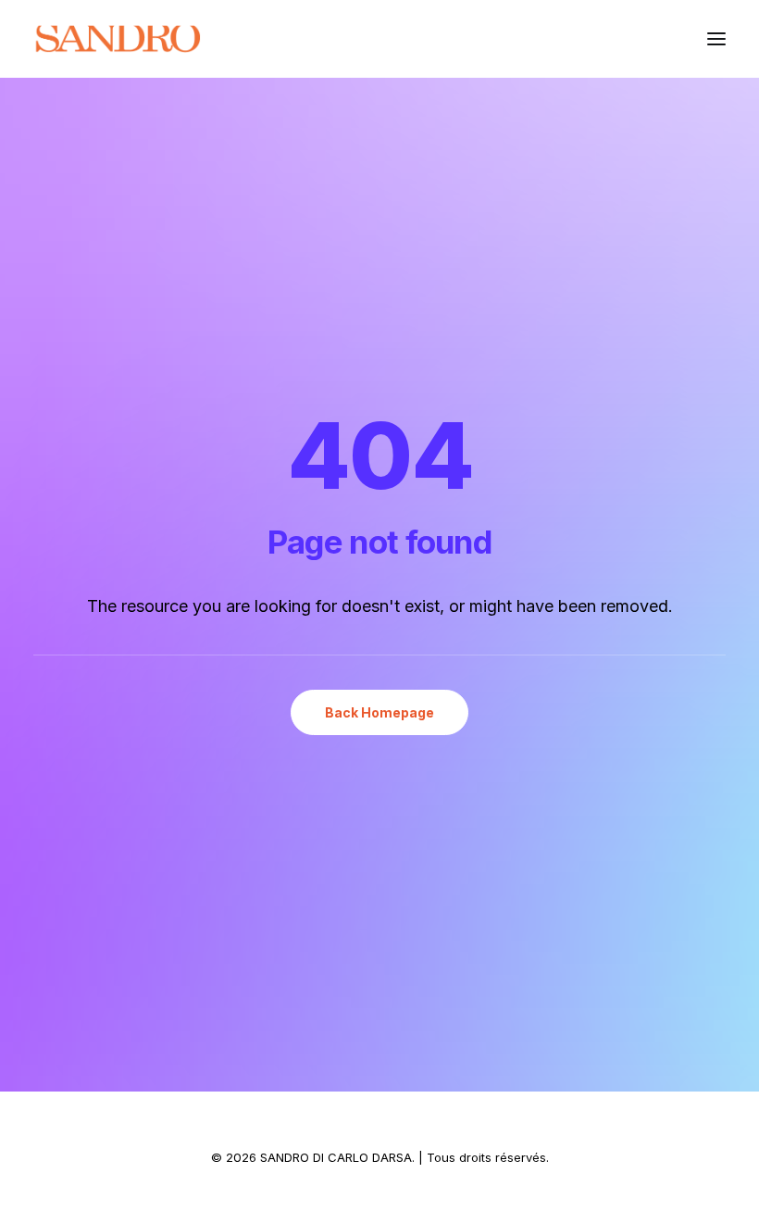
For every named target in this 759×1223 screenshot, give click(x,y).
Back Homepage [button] (379, 712)
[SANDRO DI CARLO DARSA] (117, 39)
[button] (716, 39)
